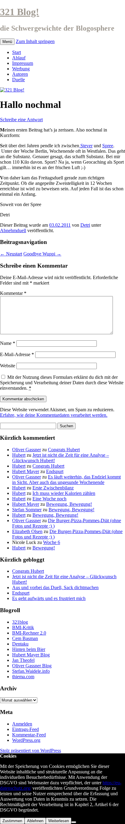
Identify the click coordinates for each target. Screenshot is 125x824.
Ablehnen (35, 821)
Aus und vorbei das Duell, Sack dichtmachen (55, 587)
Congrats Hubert (64, 449)
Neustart (11, 253)
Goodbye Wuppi (42, 253)
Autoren (20, 74)
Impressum (22, 63)
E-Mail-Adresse (17, 354)
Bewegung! (43, 547)
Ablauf (18, 57)
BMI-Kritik (23, 627)
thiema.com (23, 676)
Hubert (18, 455)
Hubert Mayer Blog (31, 654)
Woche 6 (51, 542)
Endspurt (54, 471)
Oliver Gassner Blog (32, 665)
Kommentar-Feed (29, 734)
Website (7, 365)
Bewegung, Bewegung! (69, 504)
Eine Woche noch (49, 498)
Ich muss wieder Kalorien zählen (63, 493)
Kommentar (13, 293)
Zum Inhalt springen (35, 41)
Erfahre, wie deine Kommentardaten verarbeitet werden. (53, 415)
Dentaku (20, 643)
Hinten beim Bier (28, 649)
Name (7, 343)
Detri (85, 225)
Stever (86, 145)
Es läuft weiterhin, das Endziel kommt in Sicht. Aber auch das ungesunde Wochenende (66, 479)
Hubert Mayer (25, 471)
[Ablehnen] (73, 822)
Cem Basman (25, 638)
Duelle (18, 79)
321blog (20, 622)
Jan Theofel (23, 660)
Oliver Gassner (26, 449)
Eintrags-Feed (25, 729)
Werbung (21, 68)
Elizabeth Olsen (27, 531)
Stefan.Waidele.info (31, 671)
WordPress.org (26, 740)
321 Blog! (19, 11)
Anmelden (22, 723)
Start (16, 52)
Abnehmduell (13, 230)
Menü (7, 41)
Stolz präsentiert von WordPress (30, 750)
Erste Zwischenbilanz (53, 487)
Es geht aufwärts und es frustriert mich (49, 598)
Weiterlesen (58, 821)
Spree (107, 145)
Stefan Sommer (27, 509)
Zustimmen (12, 821)
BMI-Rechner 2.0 (29, 633)
